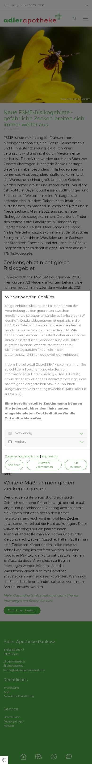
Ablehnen (14, 465)
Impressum (50, 456)
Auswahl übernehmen (44, 464)
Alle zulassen (76, 464)
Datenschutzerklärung (22, 456)
